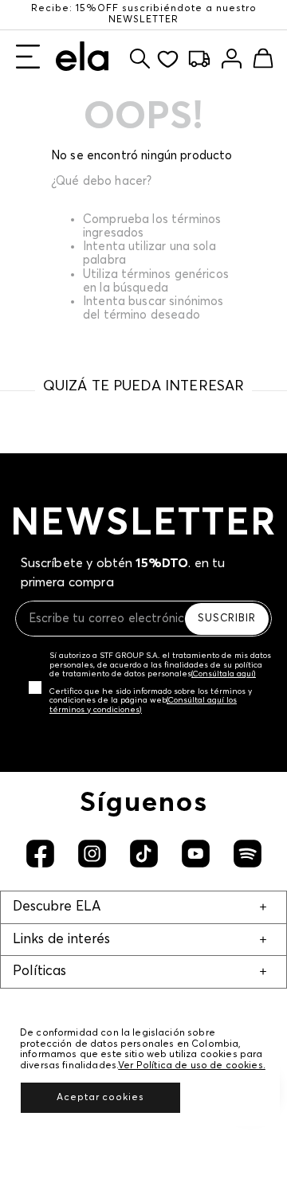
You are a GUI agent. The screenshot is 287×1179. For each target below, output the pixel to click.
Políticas (39, 971)
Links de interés (61, 939)
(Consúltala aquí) (223, 674)
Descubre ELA (56, 907)
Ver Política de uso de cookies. (191, 1066)
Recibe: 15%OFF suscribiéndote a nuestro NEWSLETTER (144, 14)
